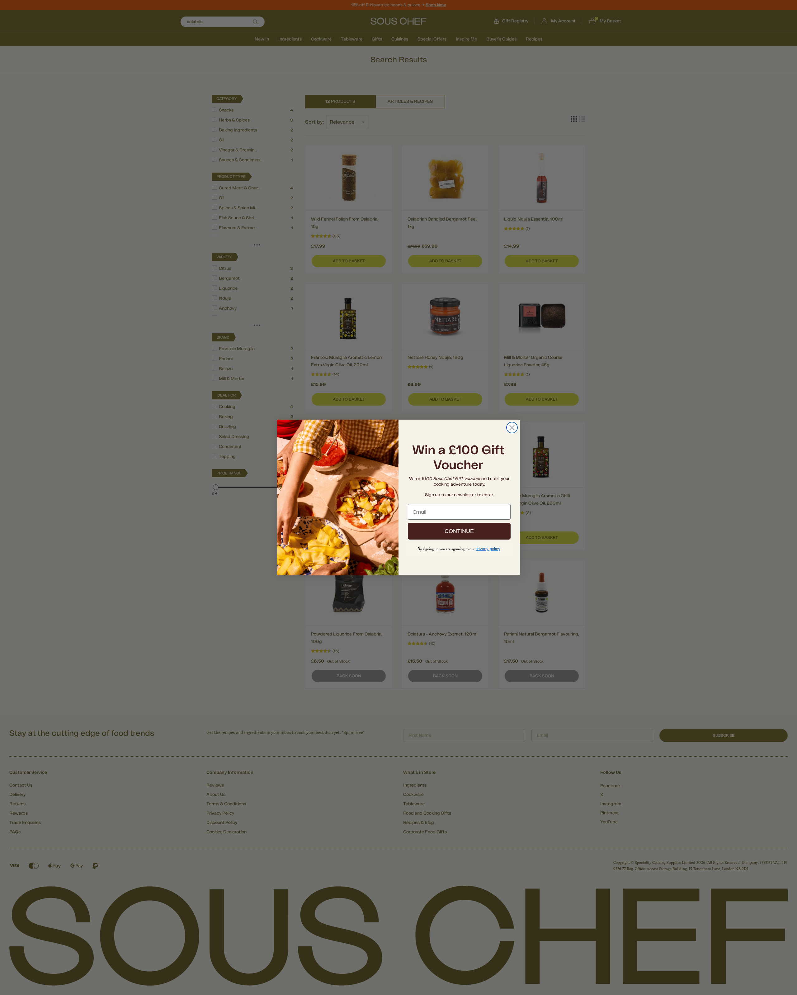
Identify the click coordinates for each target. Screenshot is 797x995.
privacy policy (487, 548)
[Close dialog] (512, 427)
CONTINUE (459, 531)
